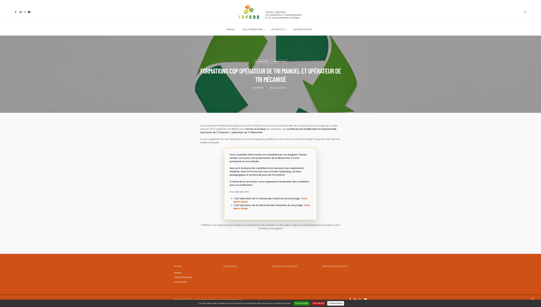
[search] (525, 11)
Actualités (261, 61)
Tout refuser (318, 303)
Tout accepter (301, 303)
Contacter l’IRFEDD (183, 277)
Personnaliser (336, 303)
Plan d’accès (180, 282)
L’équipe (177, 273)
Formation (279, 61)
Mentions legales (219, 299)
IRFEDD (260, 87)
